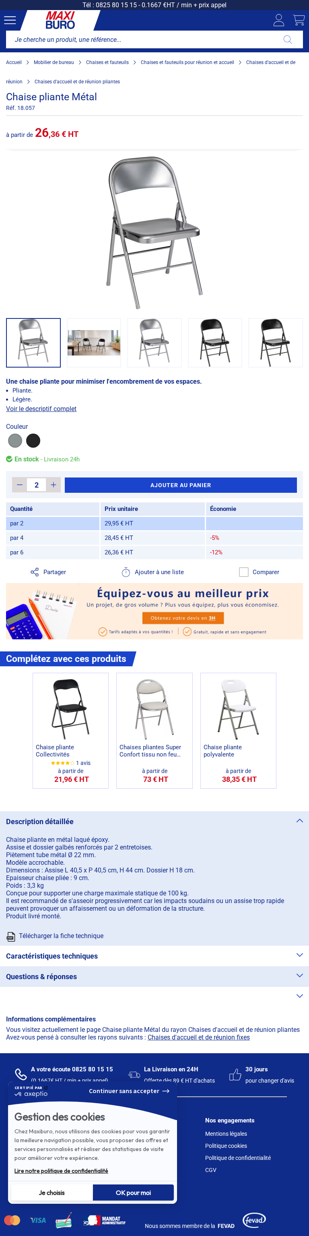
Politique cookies (226, 1146)
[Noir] (33, 441)
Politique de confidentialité (238, 1158)
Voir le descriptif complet (41, 409)
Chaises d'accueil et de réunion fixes (199, 1037)
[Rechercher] (288, 39)
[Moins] (19, 484)
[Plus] (53, 484)
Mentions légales (226, 1134)
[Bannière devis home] (154, 611)
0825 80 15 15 (116, 5)
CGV (210, 1170)
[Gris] (15, 441)
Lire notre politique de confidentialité (61, 1170)
